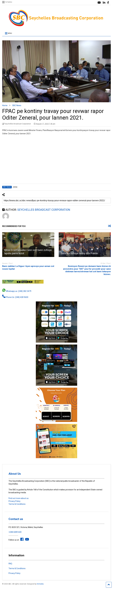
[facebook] (108, 2)
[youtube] (99, 2)
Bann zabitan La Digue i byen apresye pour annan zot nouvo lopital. (28, 267)
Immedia (40, 584)
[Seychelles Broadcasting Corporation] (56, 26)
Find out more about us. (19, 498)
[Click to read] (28, 244)
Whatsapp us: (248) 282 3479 (18, 291)
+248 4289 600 (15, 532)
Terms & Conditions (17, 504)
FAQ (10, 564)
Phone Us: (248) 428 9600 (17, 297)
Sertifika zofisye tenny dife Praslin (79, 253)
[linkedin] (104, 2)
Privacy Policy (14, 501)
